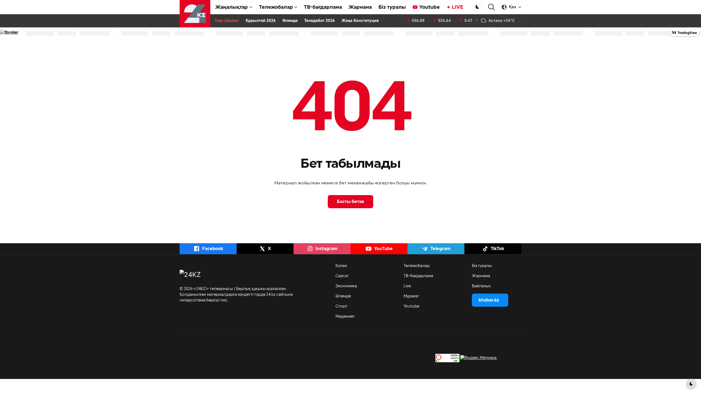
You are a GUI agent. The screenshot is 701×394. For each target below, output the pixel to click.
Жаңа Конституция (360, 21)
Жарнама (360, 7)
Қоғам (341, 266)
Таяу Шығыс (227, 21)
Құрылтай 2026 (261, 21)
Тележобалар (417, 266)
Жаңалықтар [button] (231, 7)
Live (407, 286)
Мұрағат (411, 296)
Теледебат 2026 (319, 21)
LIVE (457, 7)
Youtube (429, 7)
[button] (491, 7)
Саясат (342, 276)
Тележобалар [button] (276, 7)
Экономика (346, 286)
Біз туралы (392, 7)
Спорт (341, 306)
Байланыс (481, 286)
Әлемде (290, 21)
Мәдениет (345, 316)
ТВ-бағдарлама (323, 7)
